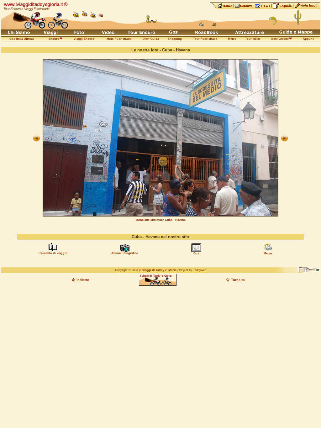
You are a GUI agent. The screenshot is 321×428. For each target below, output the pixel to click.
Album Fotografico (124, 253)
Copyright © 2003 (126, 270)
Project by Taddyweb (192, 270)
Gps (196, 253)
